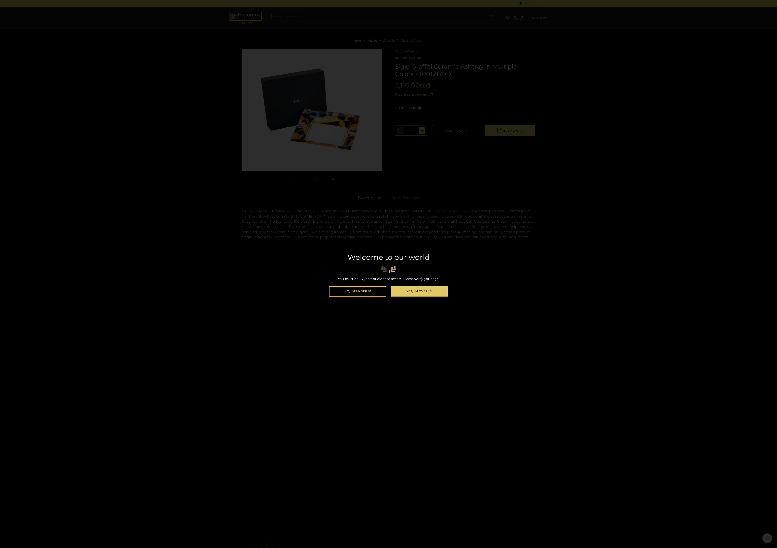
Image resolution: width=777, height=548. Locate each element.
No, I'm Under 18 (357, 291)
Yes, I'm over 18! (419, 291)
